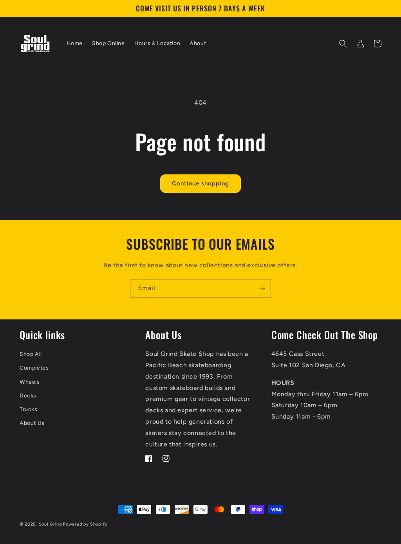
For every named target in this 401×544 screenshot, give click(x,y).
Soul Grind (51, 524)
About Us (32, 423)
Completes (34, 367)
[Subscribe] (262, 288)
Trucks (29, 409)
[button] (343, 43)
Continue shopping (200, 183)
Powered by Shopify (85, 524)
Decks (28, 395)
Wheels (30, 382)
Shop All (31, 354)
